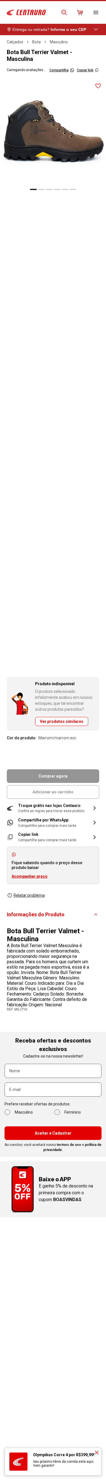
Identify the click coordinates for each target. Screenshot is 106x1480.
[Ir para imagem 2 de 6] (41, 189)
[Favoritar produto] (98, 86)
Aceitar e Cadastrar (53, 1133)
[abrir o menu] (96, 12)
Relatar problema (29, 895)
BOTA (36, 42)
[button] (53, 808)
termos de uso (69, 1145)
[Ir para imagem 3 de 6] (49, 189)
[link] (53, 823)
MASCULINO (59, 42)
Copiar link (85, 70)
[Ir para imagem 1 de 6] (33, 189)
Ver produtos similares (61, 721)
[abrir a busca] (64, 12)
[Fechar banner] (96, 1452)
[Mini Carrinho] (80, 12)
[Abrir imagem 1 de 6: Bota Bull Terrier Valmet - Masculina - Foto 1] (53, 131)
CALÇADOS (15, 42)
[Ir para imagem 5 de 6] (65, 189)
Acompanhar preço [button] (29, 876)
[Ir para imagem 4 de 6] (57, 189)
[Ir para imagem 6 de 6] (73, 189)
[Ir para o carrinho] (80, 12)
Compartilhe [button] (59, 70)
